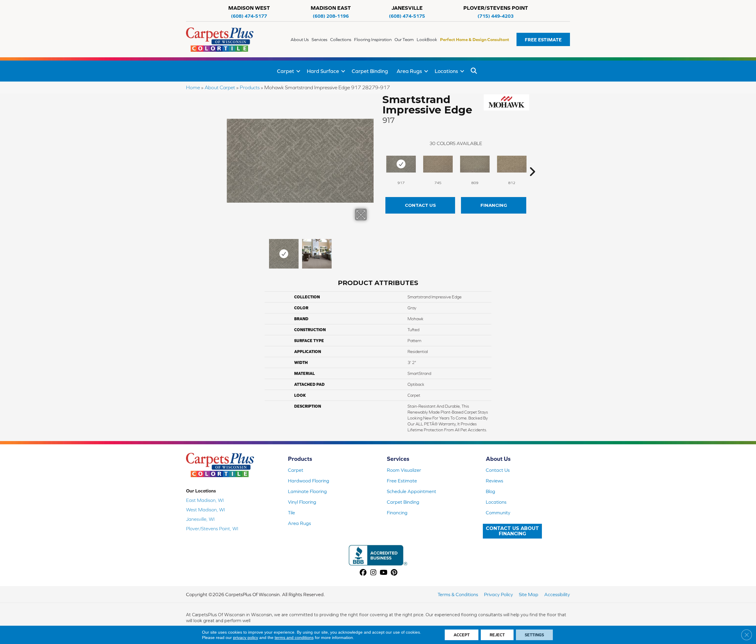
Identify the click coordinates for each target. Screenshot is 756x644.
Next (371, 251)
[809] (475, 164)
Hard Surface (323, 71)
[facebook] (363, 573)
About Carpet (220, 87)
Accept (462, 634)
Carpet (285, 71)
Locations (446, 71)
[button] (543, 39)
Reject (497, 634)
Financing (493, 205)
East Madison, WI (205, 500)
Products (250, 87)
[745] (438, 164)
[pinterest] (394, 573)
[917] (401, 164)
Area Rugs (409, 71)
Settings (534, 634)
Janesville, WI (200, 519)
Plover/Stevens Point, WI (212, 528)
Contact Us (420, 205)
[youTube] (383, 573)
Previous (230, 251)
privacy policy (245, 637)
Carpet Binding (370, 71)
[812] (512, 164)
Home (193, 87)
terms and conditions (294, 637)
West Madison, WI (205, 509)
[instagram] (373, 573)
